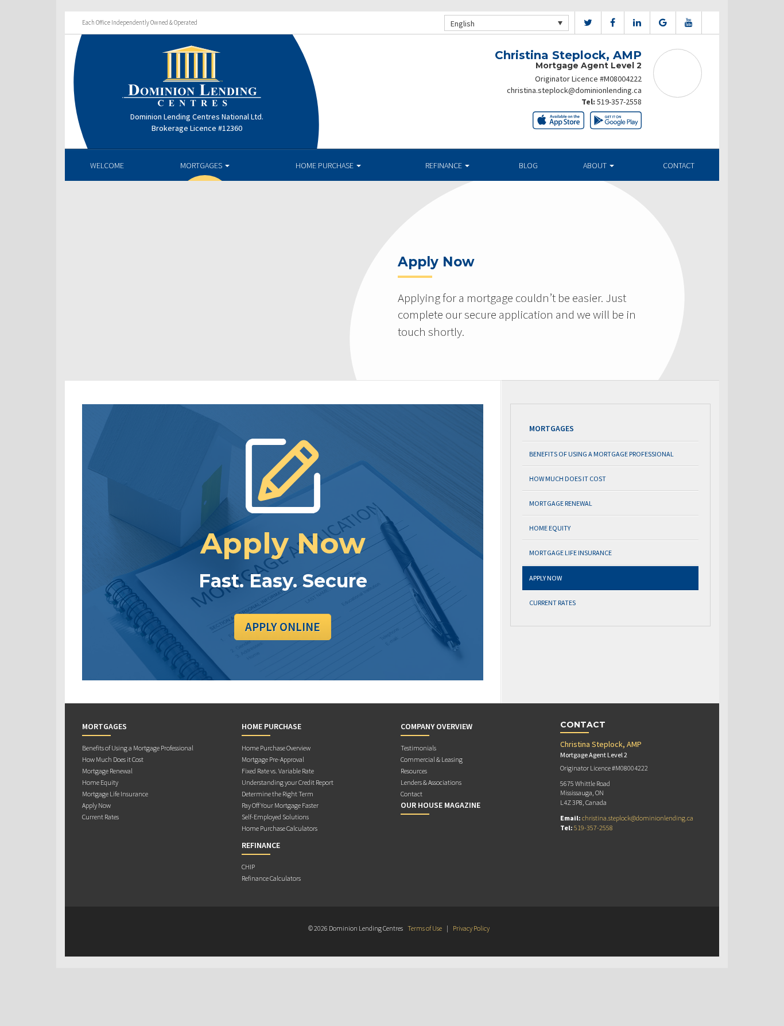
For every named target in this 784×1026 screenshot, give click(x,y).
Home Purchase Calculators (279, 828)
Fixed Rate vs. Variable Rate (278, 770)
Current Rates (552, 602)
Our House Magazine (440, 805)
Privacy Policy (471, 928)
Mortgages (202, 165)
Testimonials (418, 748)
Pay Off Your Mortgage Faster (280, 805)
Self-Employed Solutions (275, 816)
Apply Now (545, 578)
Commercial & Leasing (432, 759)
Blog (528, 165)
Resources (414, 770)
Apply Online (282, 626)
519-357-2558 (619, 101)
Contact (678, 165)
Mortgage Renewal (560, 503)
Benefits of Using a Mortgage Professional (601, 454)
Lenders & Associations (431, 782)
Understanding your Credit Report (287, 782)
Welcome (107, 165)
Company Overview (436, 726)
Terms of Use (424, 928)
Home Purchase (325, 165)
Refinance (444, 165)
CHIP (248, 866)
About (595, 165)
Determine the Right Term (277, 793)
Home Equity (549, 528)
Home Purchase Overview (276, 748)
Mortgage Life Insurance (570, 552)
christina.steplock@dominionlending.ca (574, 90)
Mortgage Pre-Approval (273, 759)
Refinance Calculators (271, 878)
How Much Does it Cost (567, 478)
